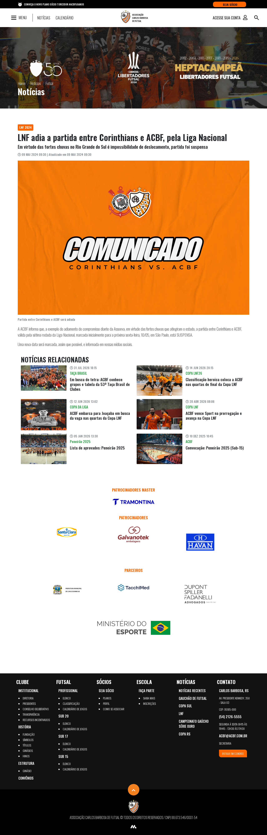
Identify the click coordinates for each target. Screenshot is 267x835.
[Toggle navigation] (256, 18)
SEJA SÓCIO (230, 4)
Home (22, 83)
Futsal (49, 83)
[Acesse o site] (133, 502)
